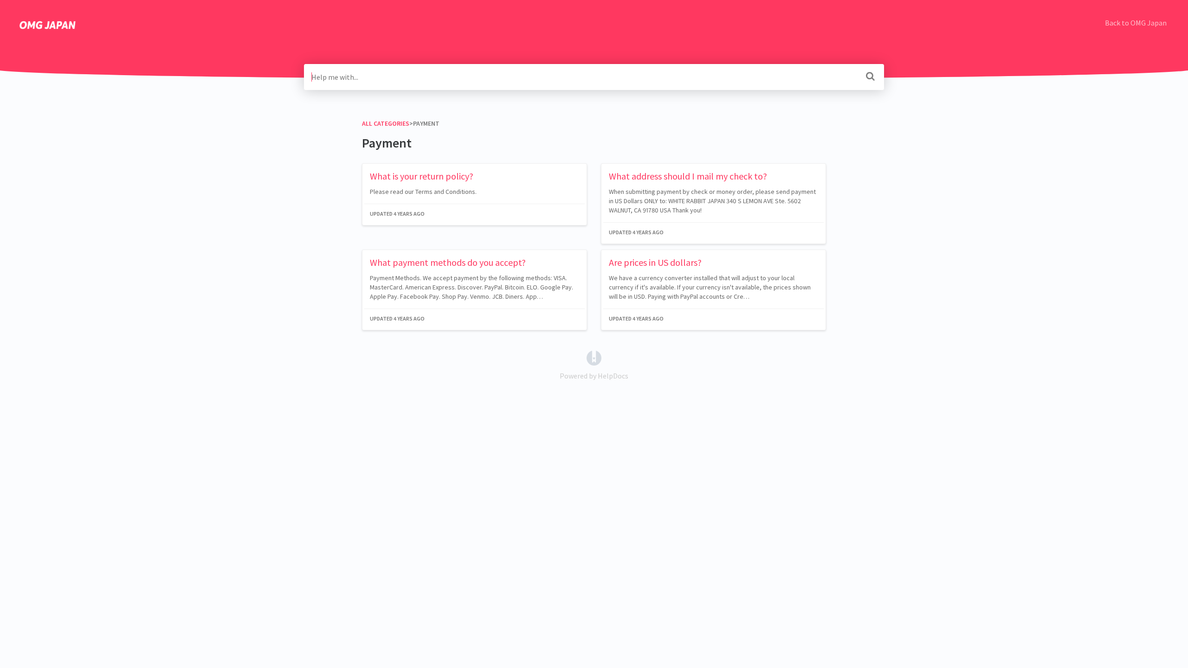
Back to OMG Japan (1136, 22)
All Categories (385, 123)
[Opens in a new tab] (594, 357)
